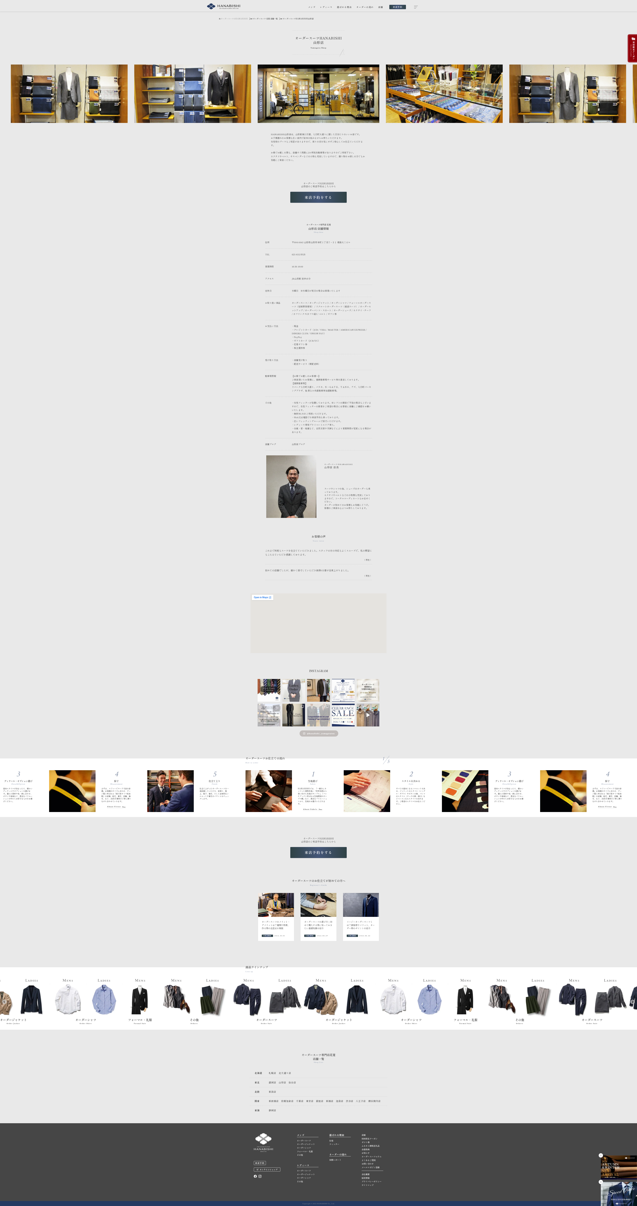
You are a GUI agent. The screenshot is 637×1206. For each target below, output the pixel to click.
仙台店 (292, 1082)
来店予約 (397, 6)
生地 (331, 1140)
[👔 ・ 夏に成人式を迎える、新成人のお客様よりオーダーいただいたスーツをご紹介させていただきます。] (318, 715)
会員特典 (366, 1149)
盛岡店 (272, 1082)
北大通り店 (285, 1073)
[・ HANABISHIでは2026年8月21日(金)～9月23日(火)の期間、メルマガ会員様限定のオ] (368, 690)
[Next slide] (632, 1002)
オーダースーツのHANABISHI (234, 19)
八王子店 (361, 1101)
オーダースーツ (304, 1140)
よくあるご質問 (369, 1160)
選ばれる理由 (344, 7)
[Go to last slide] (4, 1002)
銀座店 (319, 1101)
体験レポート (335, 1159)
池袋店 (339, 1101)
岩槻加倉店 (287, 1101)
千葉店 (300, 1101)
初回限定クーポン (370, 1138)
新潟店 (272, 1091)
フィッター (334, 1144)
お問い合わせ (368, 1163)
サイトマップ (368, 1185)
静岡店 (272, 1110)
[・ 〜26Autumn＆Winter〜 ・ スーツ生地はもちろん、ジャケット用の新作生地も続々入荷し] (318, 690)
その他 (300, 1154)
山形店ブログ (298, 444)
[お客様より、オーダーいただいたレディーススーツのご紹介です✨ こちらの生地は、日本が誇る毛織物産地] (293, 690)
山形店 (282, 1082)
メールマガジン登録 (371, 1167)
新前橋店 (274, 1101)
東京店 (310, 1101)
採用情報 (366, 1177)
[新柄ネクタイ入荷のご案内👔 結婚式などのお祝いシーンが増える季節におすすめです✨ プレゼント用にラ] (269, 690)
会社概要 (366, 1174)
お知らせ (366, 1152)
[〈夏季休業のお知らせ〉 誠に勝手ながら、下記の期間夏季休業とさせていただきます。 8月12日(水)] (269, 715)
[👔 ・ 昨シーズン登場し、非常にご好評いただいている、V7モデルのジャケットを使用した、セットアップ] (293, 715)
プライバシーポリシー (372, 1181)
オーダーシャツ (304, 1147)
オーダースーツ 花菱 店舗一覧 (265, 19)
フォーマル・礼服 (305, 1151)
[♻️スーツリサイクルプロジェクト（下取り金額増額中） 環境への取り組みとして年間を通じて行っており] (343, 690)
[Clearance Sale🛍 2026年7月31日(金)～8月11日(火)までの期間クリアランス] (343, 715)
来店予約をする (318, 197)
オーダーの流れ (365, 7)
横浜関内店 (374, 1101)
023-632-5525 (299, 254)
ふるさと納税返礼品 (371, 1145)
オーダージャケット (306, 1144)
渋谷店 (349, 1101)
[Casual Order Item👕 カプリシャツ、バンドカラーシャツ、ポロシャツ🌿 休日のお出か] (368, 715)
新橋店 (329, 1101)
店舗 (380, 7)
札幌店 (272, 1073)
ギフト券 (366, 1142)
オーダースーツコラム (372, 1156)
